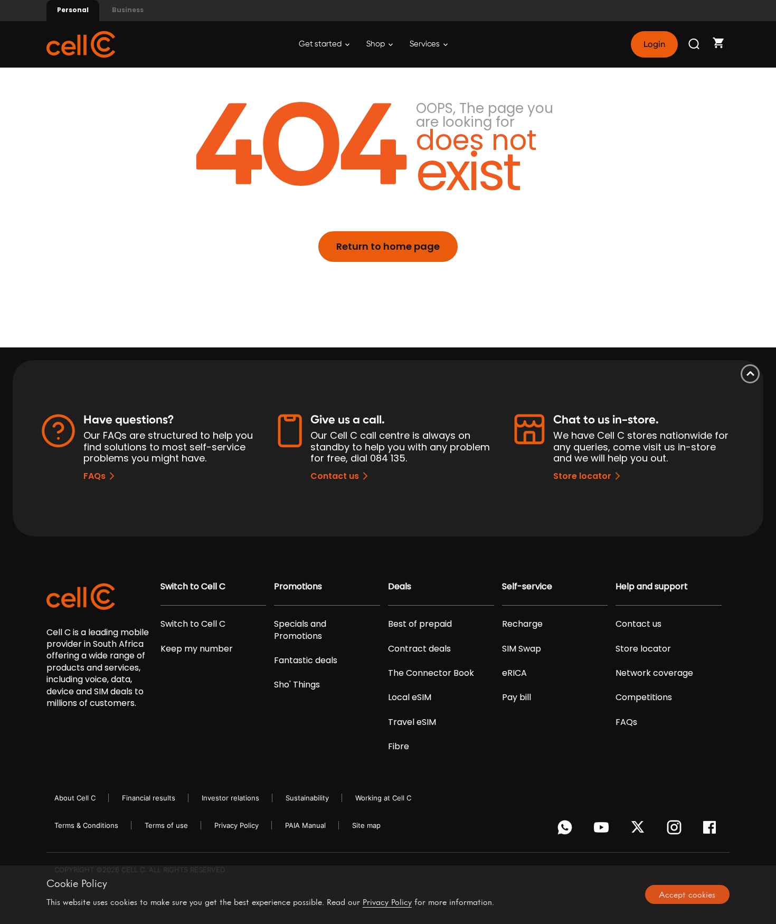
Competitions (644, 697)
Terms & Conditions (86, 825)
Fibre (398, 746)
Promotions (298, 586)
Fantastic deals (305, 660)
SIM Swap (521, 649)
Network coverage (654, 673)
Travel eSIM (412, 722)
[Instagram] (676, 830)
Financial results (148, 798)
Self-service (527, 586)
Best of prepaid (420, 624)
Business (128, 9)
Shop (376, 44)
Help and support (652, 586)
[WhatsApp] (566, 830)
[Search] (694, 44)
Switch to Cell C (192, 586)
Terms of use (166, 825)
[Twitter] (639, 830)
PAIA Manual (305, 825)
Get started (321, 44)
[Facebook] (712, 830)
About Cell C (75, 798)
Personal (73, 9)
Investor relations (230, 798)
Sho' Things (297, 685)
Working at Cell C (383, 798)
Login (654, 44)
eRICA (514, 673)
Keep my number (196, 649)
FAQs (94, 476)
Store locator (582, 476)
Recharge (522, 624)
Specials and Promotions (300, 630)
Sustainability (307, 798)
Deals (399, 586)
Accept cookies (687, 894)
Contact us (334, 476)
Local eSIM (409, 697)
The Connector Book (431, 673)
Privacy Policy (236, 825)
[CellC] (80, 43)
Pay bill (516, 697)
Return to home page (388, 246)
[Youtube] (603, 830)
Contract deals (419, 649)
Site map (366, 825)
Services (425, 44)
